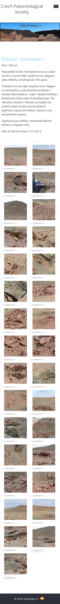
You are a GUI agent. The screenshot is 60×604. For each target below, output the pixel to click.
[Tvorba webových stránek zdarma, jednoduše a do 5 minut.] (42, 598)
